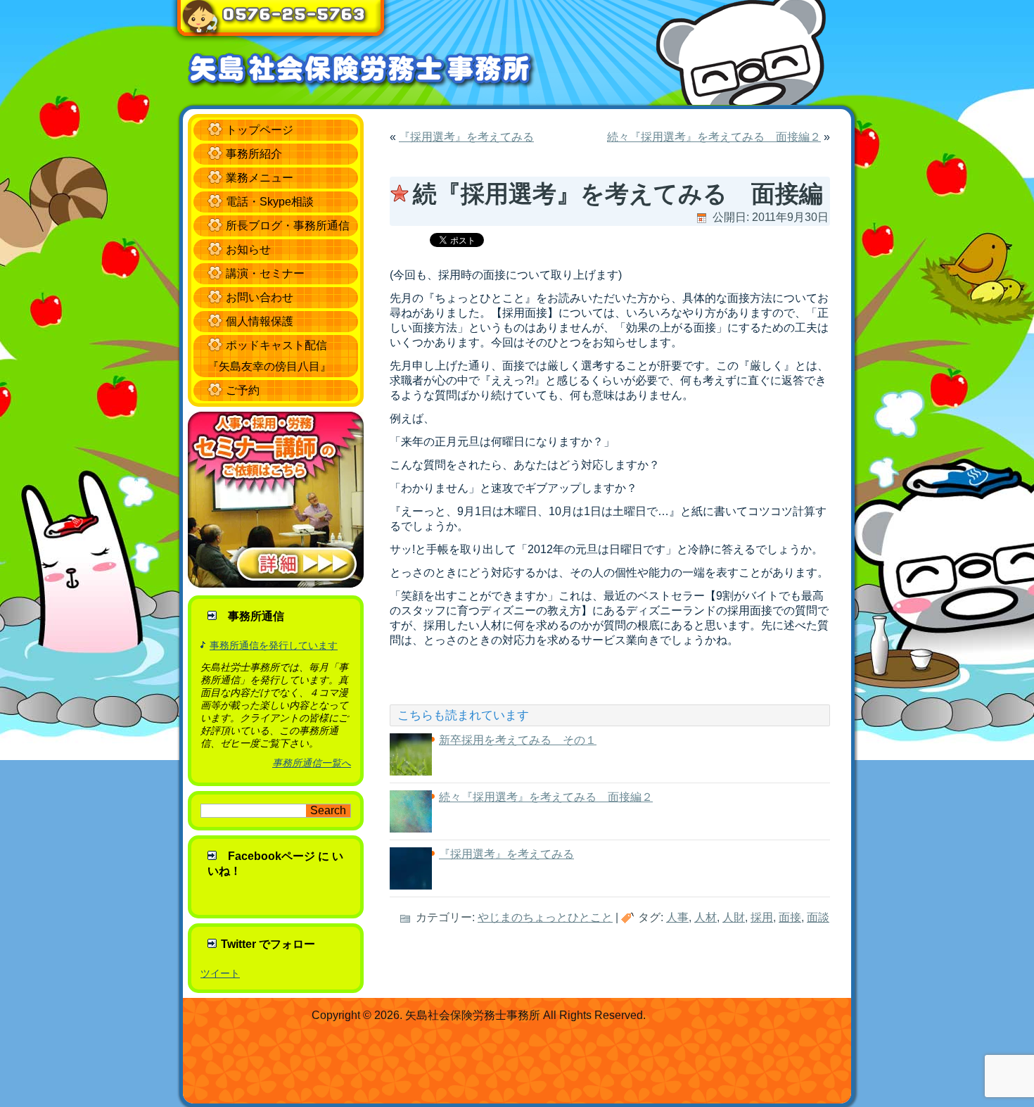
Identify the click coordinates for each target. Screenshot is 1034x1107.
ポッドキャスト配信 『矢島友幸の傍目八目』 (269, 355)
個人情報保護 (259, 321)
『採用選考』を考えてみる (466, 137)
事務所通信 (256, 616)
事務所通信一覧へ (311, 762)
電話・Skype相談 (270, 202)
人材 (705, 917)
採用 (762, 917)
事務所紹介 (254, 154)
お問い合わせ (259, 297)
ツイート (220, 973)
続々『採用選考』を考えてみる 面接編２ (714, 137)
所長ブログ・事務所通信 (288, 226)
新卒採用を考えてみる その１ (517, 740)
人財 (733, 917)
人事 (677, 917)
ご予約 (243, 390)
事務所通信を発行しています (274, 645)
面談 (818, 917)
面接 (790, 917)
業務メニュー (259, 178)
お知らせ (248, 249)
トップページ (259, 130)
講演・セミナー (265, 273)
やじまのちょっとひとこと (545, 917)
